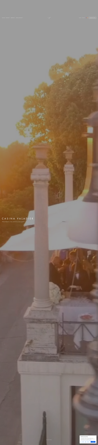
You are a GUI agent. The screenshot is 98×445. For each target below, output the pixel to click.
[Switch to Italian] (87, 17)
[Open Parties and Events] (22, 17)
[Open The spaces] (9, 17)
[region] (88, 439)
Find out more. (49, 439)
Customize (83, 441)
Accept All (93, 441)
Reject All (88, 441)
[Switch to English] (86, 17)
